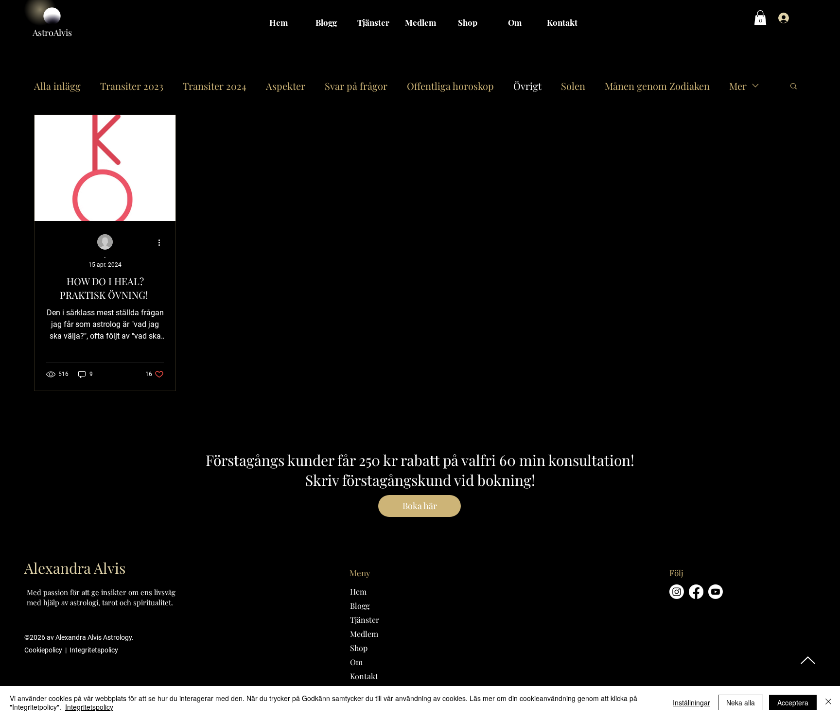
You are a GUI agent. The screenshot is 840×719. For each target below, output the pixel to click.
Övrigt (527, 86)
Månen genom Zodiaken (657, 86)
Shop (359, 648)
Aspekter (285, 86)
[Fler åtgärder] (162, 242)
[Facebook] (696, 591)
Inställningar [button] (691, 702)
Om (356, 662)
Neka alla (740, 702)
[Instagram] (676, 591)
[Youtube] (715, 591)
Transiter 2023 (131, 86)
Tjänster (364, 620)
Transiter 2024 (214, 86)
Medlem (364, 634)
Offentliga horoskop (450, 86)
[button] (760, 17)
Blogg (359, 605)
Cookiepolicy (44, 650)
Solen (573, 86)
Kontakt (364, 676)
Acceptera (792, 702)
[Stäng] (828, 702)
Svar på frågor (356, 86)
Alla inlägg (57, 86)
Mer (738, 86)
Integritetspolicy (94, 650)
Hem (358, 591)
